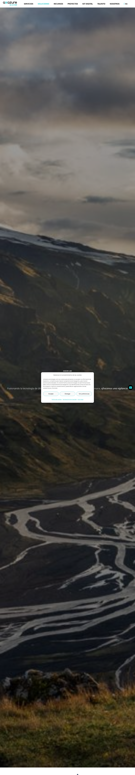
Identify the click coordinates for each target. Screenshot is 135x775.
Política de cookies (57, 399)
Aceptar (50, 394)
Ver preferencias (84, 394)
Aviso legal (80, 399)
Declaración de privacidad (70, 399)
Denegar (67, 394)
